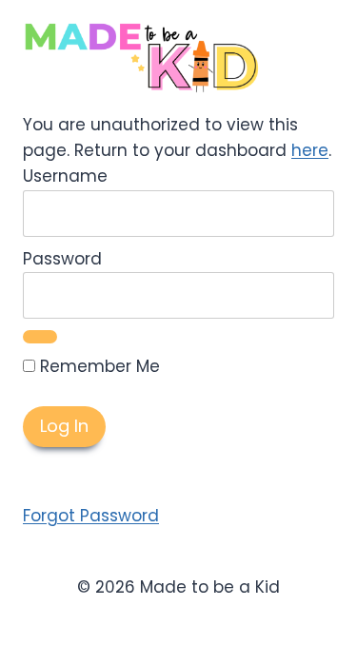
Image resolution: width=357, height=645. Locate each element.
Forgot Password (91, 515)
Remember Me (97, 366)
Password (62, 258)
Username (65, 176)
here (309, 150)
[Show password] (40, 336)
